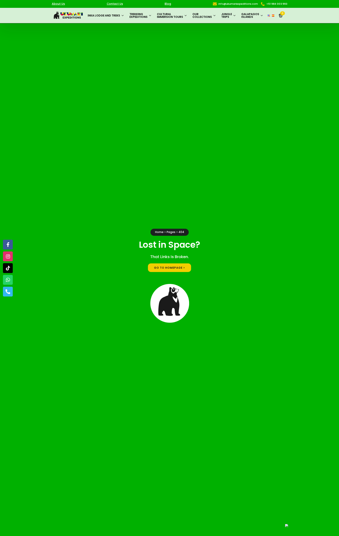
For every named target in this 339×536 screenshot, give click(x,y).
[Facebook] (8, 244)
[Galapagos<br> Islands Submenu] (262, 15)
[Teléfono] (8, 292)
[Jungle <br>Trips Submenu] (235, 15)
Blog (168, 4)
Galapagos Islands (250, 15)
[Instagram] (8, 256)
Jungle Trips (226, 15)
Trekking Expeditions (138, 15)
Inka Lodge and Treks (104, 15)
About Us (58, 4)
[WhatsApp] (8, 280)
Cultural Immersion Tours (170, 15)
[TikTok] (8, 268)
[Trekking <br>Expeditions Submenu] (151, 15)
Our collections (202, 15)
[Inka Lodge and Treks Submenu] (123, 15)
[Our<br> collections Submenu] (215, 15)
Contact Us (115, 4)
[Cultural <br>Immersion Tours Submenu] (186, 15)
